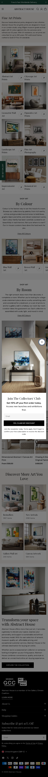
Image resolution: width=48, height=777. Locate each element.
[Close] (42, 342)
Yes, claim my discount (24, 423)
